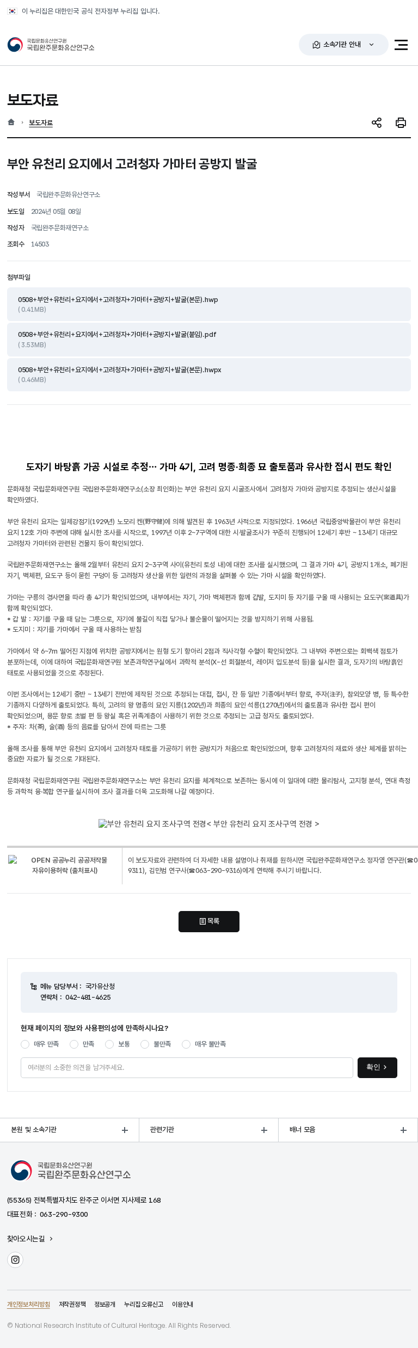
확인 (373, 1067)
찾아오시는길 (26, 1239)
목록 (213, 921)
